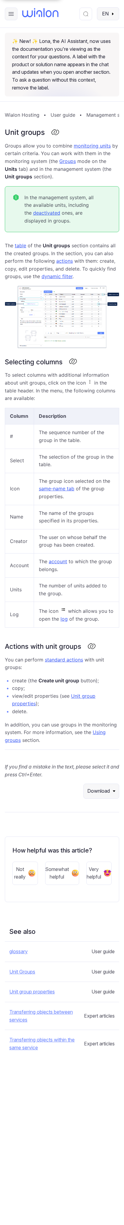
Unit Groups (22, 972)
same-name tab (56, 489)
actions (64, 261)
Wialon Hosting (22, 115)
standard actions (64, 660)
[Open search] (85, 14)
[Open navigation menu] (11, 14)
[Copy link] (55, 132)
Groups (67, 161)
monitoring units (92, 146)
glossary (18, 951)
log (64, 619)
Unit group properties (32, 992)
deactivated (46, 213)
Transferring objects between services (41, 1016)
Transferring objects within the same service (42, 1044)
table (20, 245)
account (58, 561)
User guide (63, 115)
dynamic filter (57, 276)
